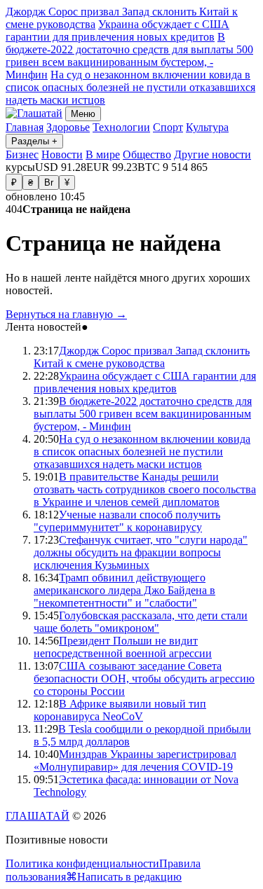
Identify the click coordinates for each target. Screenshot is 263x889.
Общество (147, 154)
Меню (83, 114)
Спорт (168, 127)
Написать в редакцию (129, 877)
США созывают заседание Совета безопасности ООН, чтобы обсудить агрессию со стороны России (144, 678)
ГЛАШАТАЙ (37, 816)
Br (48, 182)
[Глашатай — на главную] (34, 113)
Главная (24, 127)
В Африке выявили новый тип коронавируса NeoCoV (120, 710)
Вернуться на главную (66, 314)
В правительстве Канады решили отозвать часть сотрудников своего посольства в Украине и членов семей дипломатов (145, 489)
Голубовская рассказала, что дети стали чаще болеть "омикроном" (141, 621)
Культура (207, 127)
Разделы (34, 141)
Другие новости (212, 154)
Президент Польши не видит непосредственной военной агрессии (123, 647)
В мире (103, 154)
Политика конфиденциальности (82, 863)
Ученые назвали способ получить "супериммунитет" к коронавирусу (127, 521)
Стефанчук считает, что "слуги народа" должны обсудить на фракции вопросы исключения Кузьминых (141, 552)
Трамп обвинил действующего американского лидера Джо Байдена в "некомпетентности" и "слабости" (124, 590)
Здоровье (68, 127)
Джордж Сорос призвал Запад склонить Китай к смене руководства (142, 357)
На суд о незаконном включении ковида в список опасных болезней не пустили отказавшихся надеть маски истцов (130, 87)
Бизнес (22, 154)
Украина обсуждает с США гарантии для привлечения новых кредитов (117, 30)
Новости (62, 154)
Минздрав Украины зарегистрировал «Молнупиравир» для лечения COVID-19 (135, 760)
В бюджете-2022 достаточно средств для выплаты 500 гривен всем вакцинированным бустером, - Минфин (129, 56)
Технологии (121, 127)
